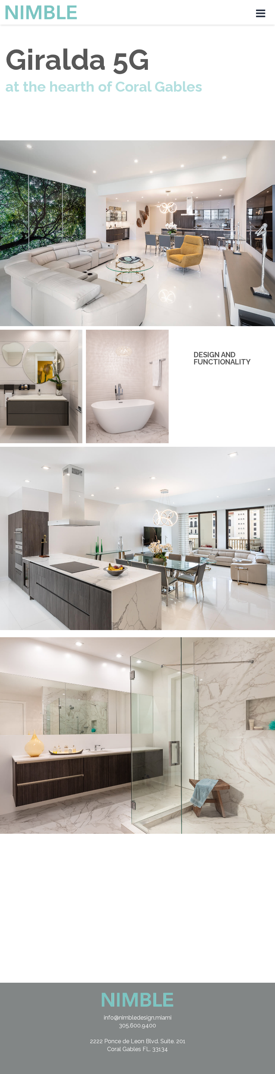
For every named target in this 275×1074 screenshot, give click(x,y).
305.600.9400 (137, 1025)
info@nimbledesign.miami (138, 1017)
